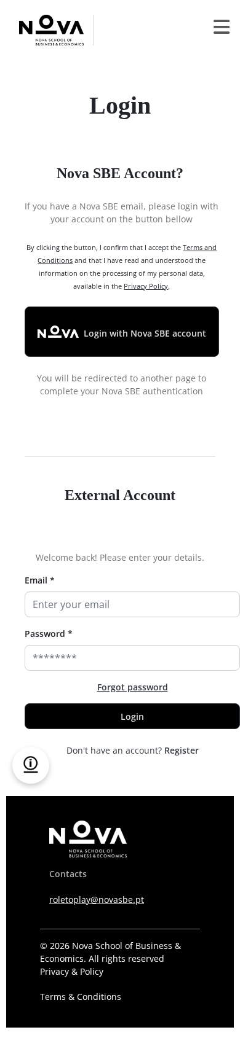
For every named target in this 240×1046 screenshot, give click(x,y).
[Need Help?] (30, 765)
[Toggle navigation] (221, 30)
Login (132, 716)
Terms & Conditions (80, 996)
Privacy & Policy (71, 971)
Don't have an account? (132, 750)
